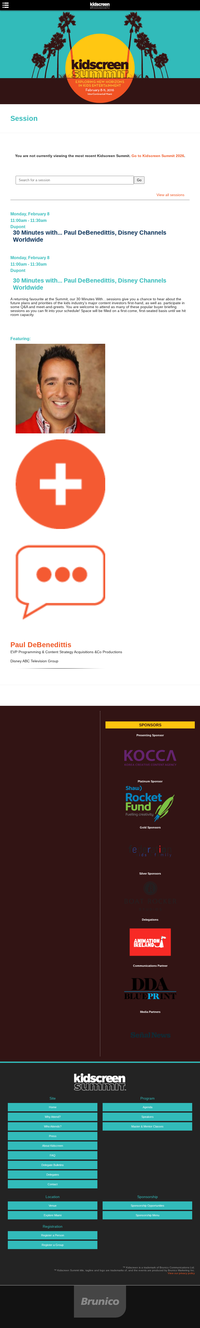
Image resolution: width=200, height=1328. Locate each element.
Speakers (147, 1116)
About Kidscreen (52, 1145)
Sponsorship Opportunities (147, 1205)
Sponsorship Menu (147, 1215)
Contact (53, 1184)
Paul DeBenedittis (40, 645)
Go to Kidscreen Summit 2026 (158, 156)
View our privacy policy (181, 1273)
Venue (53, 1205)
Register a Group (53, 1244)
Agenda (147, 1107)
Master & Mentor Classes (147, 1126)
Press (53, 1136)
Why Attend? (53, 1116)
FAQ (52, 1155)
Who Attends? (52, 1126)
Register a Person (52, 1235)
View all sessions (170, 195)
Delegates (52, 1174)
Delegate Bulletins (52, 1165)
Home (53, 1107)
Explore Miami (52, 1215)
